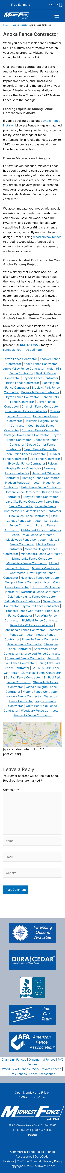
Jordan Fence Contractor (22, 492)
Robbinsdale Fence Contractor (24, 630)
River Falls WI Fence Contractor (31, 625)
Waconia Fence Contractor (24, 696)
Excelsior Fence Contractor (26, 463)
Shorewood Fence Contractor (41, 653)
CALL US (54, 4)
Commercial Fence (22, 1151)
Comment (11, 789)
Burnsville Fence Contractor (40, 392)
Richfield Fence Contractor (40, 620)
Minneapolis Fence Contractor (41, 553)
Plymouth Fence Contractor (40, 606)
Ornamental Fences (42, 1059)
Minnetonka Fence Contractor (32, 558)
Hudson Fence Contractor (23, 482)
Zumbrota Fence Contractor (33, 715)
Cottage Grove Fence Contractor (26, 435)
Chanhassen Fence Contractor (26, 411)
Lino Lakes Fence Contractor (28, 516)
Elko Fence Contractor (45, 458)
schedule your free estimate (22, 349)
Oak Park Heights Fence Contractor (31, 596)
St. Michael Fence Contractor (41, 672)
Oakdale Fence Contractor (22, 601)
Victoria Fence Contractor (40, 691)
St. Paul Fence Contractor (23, 677)
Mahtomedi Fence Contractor (41, 530)
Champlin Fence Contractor (40, 406)
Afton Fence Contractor (21, 359)
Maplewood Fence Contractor (26, 539)
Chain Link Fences (13, 1059)
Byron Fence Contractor (22, 397)
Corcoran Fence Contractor (40, 430)
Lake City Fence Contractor (24, 501)
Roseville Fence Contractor (40, 639)
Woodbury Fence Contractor (40, 710)
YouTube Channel (29, 1161)
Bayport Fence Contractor (40, 378)
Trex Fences (18, 1074)
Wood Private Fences (46, 1069)
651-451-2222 (30, 345)
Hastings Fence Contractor (40, 478)
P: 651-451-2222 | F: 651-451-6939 (32, 1130)
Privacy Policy (52, 1161)
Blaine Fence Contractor (22, 382)
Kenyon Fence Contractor (40, 496)
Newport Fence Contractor (23, 582)
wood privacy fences (47, 237)
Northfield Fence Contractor (40, 592)
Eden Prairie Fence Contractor (25, 454)
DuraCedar (42, 1156)
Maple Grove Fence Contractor (33, 535)
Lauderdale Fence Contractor (41, 511)
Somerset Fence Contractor (26, 658)
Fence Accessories (42, 1074)
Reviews (8, 1161)
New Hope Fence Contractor (40, 577)
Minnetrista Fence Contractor (26, 563)
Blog (41, 1151)
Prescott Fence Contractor (24, 610)
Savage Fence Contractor (24, 644)
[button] (20, 4)
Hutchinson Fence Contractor (41, 487)
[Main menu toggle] (57, 16)
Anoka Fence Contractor (40, 364)
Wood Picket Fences (16, 1069)
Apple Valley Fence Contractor (23, 368)
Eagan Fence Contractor (40, 449)
